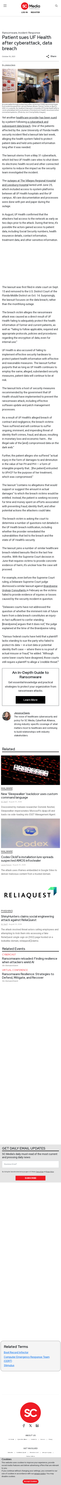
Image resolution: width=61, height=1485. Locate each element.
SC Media (11, 1439)
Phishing (7, 910)
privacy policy (40, 1473)
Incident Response (29, 32)
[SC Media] (30, 6)
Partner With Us (30, 1456)
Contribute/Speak (21, 1452)
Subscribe (30, 1178)
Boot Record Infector (16, 1352)
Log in (24, 12)
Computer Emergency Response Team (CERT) (27, 1359)
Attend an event (34, 1452)
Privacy (50, 1439)
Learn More (30, 699)
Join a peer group (46, 1452)
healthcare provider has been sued (36, 117)
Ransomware (9, 32)
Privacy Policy (50, 1171)
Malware (7, 788)
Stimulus (9, 1365)
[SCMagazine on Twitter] (30, 1425)
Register (35, 12)
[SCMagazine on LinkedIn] (37, 1425)
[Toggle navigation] (5, 6)
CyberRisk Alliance (22, 1439)
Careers (42, 1439)
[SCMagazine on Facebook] (24, 1425)
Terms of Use (39, 1171)
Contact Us (34, 1439)
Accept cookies (30, 1481)
